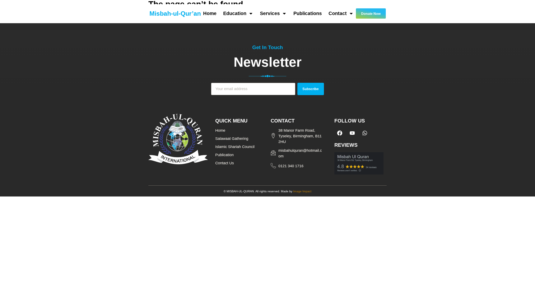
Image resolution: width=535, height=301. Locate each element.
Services (270, 13)
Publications (307, 13)
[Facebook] (339, 133)
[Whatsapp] (364, 133)
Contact (338, 13)
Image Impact (302, 191)
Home (210, 13)
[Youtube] (352, 133)
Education (234, 13)
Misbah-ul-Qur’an (175, 13)
